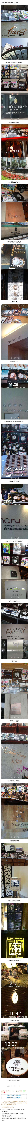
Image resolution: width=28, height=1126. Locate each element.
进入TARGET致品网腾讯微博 (14, 1097)
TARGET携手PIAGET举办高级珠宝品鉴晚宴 (13, 1113)
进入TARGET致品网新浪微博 (14, 1095)
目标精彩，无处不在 (7, 1116)
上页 (8, 1086)
